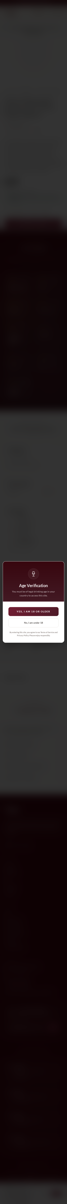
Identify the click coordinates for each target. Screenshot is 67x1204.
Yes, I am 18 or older (33, 611)
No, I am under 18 (33, 622)
